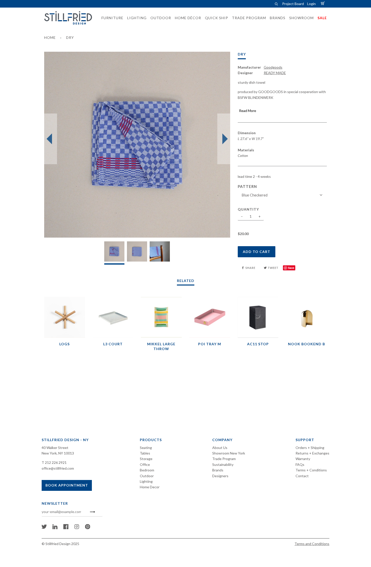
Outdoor (147, 476)
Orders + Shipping (310, 447)
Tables (145, 453)
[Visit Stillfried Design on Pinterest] (87, 528)
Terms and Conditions (312, 544)
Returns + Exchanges (312, 453)
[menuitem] (110, 18)
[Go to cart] (323, 4)
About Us (219, 447)
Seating (146, 447)
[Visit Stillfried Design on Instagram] (76, 528)
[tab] (114, 252)
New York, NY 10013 (58, 453)
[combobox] (283, 195)
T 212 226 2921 (54, 462)
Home (50, 37)
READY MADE (275, 73)
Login (311, 4)
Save (291, 268)
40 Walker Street (55, 447)
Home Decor (150, 487)
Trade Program (224, 459)
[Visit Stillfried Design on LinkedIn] (55, 528)
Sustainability (222, 464)
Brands (217, 470)
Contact (302, 476)
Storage (146, 459)
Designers (220, 476)
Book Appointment (66, 485)
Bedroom (147, 470)
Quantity (248, 209)
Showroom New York (228, 453)
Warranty (303, 459)
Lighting (146, 481)
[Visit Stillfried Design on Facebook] (65, 528)
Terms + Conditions (311, 470)
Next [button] (223, 139)
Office (145, 464)
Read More (247, 110)
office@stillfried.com (58, 468)
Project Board (293, 4)
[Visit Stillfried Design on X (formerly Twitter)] (44, 528)
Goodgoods (273, 67)
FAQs (300, 464)
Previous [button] (50, 139)
